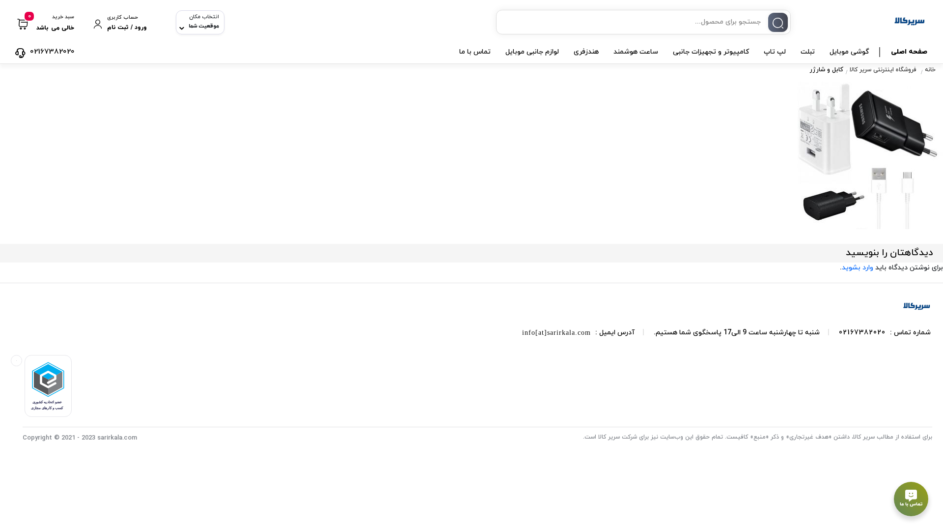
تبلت (808, 52)
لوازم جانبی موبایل (532, 52)
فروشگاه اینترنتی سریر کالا (883, 70)
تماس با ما (475, 52)
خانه (930, 70)
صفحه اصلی (909, 52)
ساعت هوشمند (635, 52)
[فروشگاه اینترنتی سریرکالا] (916, 306)
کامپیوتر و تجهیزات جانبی (711, 52)
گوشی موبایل (849, 52)
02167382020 (862, 332)
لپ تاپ (775, 52)
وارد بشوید (857, 267)
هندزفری (586, 52)
